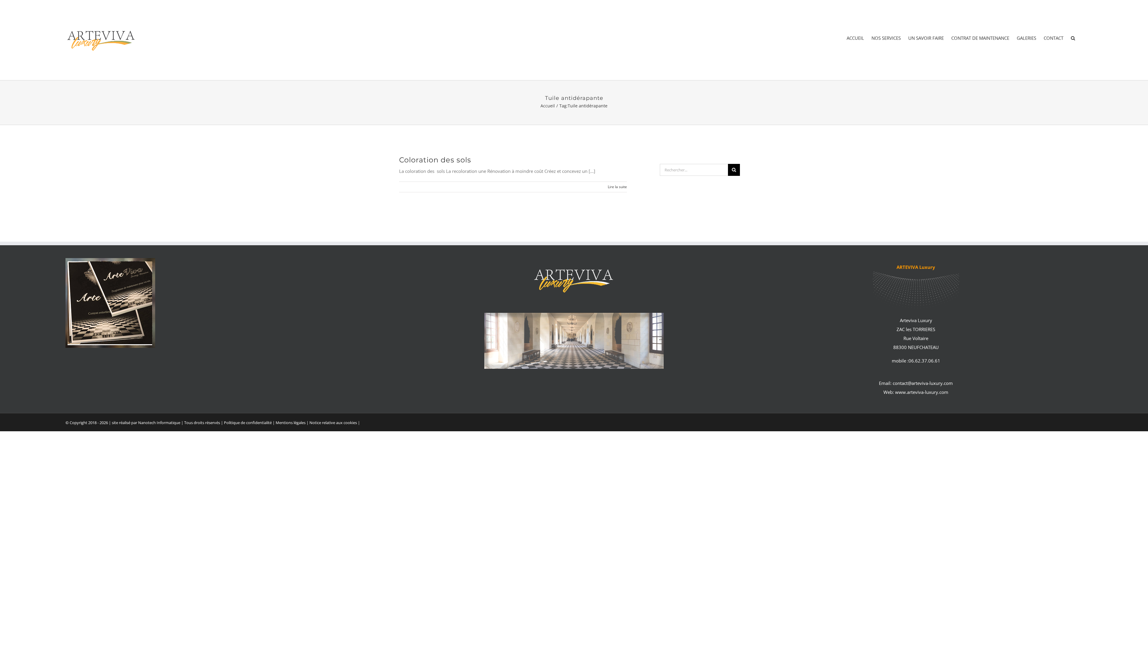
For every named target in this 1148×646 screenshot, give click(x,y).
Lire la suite (617, 186)
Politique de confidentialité (248, 422)
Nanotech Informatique (159, 422)
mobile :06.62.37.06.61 (916, 361)
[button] (1073, 38)
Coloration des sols (435, 160)
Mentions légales (291, 422)
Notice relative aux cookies (333, 422)
